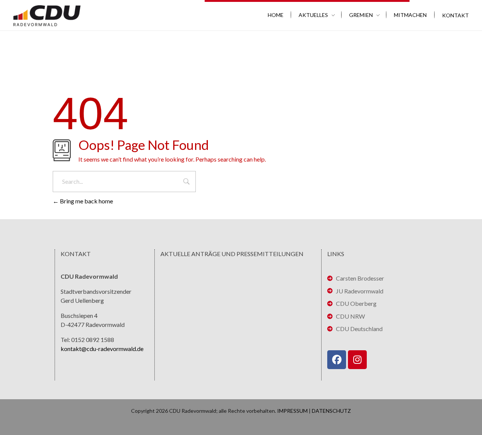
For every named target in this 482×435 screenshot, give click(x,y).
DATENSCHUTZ (331, 411)
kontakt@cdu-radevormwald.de (102, 348)
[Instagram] (357, 359)
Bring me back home (86, 201)
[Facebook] (336, 359)
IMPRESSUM (292, 411)
